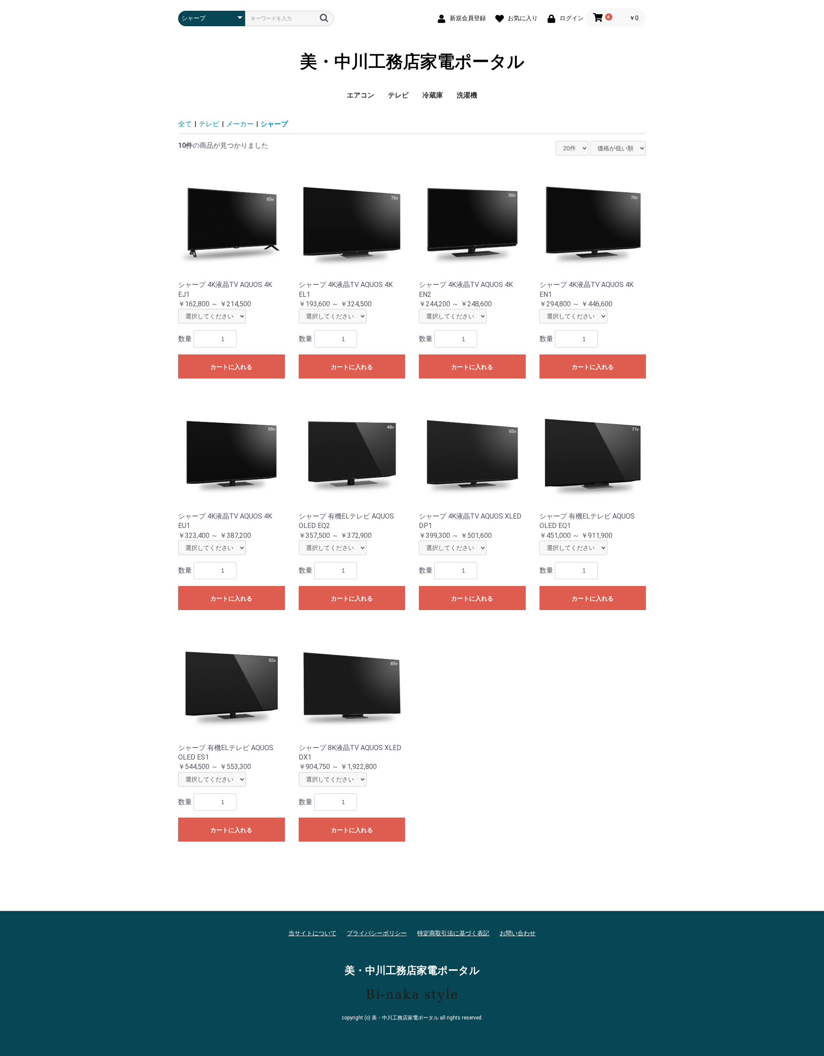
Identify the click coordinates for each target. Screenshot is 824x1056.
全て (185, 124)
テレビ (398, 95)
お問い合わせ (518, 933)
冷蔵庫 (432, 95)
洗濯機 (467, 95)
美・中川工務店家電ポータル (412, 61)
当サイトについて (312, 933)
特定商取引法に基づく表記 (453, 933)
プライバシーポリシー (377, 933)
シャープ (274, 124)
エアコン (360, 95)
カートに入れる (231, 366)
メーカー (240, 124)
